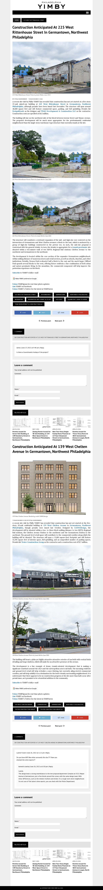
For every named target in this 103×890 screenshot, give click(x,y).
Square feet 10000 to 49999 (77, 299)
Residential (19, 299)
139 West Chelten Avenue (54, 525)
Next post (58, 321)
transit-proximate (79, 247)
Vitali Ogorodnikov (20, 99)
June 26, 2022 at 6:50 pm (39, 766)
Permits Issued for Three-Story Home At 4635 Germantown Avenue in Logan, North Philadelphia (81, 436)
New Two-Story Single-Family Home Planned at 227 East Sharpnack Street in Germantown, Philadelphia (61, 436)
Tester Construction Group (32, 542)
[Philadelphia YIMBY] (51, 5)
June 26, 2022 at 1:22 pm (36, 753)
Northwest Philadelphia (78, 294)
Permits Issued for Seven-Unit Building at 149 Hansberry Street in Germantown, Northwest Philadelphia (21, 436)
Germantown (74, 104)
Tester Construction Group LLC (51, 709)
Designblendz (18, 111)
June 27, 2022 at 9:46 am (30, 348)
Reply (42, 348)
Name (16, 389)
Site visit (59, 299)
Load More (51, 879)
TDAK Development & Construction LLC (58, 111)
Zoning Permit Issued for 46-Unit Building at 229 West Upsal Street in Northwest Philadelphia (41, 435)
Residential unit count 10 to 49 (39, 299)
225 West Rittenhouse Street (52, 104)
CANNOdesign (80, 528)
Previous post (46, 321)
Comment (17, 374)
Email (16, 395)
